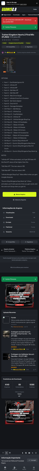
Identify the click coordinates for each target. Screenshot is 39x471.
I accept (33, 460)
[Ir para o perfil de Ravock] (3, 52)
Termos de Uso (6, 461)
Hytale (13, 317)
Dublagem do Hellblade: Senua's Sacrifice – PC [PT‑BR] (22, 355)
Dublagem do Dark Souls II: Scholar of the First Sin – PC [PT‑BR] (21, 334)
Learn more (3, 3)
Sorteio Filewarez (10, 27)
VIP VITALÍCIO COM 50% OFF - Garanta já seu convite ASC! (17, 21)
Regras (3, 463)
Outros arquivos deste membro (26, 52)
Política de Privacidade (17, 461)
